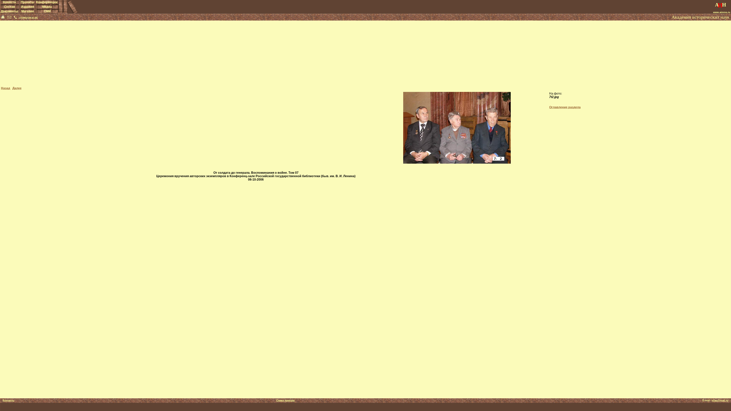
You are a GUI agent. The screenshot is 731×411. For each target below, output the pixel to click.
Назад (5, 88)
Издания (27, 6)
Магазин (27, 11)
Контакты (8, 400)
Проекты (27, 2)
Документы (9, 11)
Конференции (46, 2)
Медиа (47, 6)
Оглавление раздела (565, 107)
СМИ (47, 11)
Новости (9, 2)
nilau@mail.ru (720, 400)
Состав (9, 6)
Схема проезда (285, 400)
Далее (17, 88)
